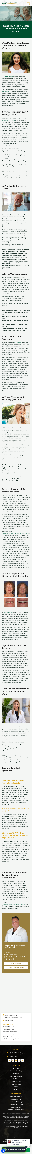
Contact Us (16, 1089)
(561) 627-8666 (9, 1020)
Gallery (16, 1087)
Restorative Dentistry (16, 1076)
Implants (16, 1074)
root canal (17, 343)
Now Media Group (20, 1137)
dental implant (8, 612)
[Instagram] (12, 1060)
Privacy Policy (6, 1141)
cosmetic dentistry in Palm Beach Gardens (15, 533)
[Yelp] (19, 1060)
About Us (16, 1068)
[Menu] (28, 3)
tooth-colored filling (8, 120)
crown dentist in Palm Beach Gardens (14, 904)
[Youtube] (22, 1060)
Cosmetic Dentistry (16, 1071)
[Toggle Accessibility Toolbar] (3, 1151)
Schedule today (16, 963)
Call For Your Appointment (16, 967)
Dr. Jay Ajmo (6, 92)
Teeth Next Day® (16, 1081)
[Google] (16, 1060)
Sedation (16, 1079)
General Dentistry (16, 1084)
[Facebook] (9, 1060)
